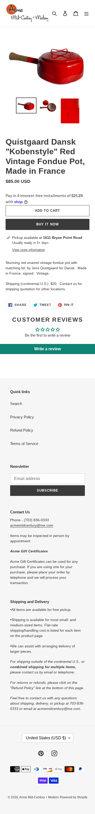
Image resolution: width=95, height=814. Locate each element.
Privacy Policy (22, 417)
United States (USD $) (46, 738)
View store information (28, 250)
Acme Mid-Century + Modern (39, 797)
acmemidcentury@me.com (31, 525)
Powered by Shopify (73, 797)
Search (16, 403)
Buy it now (47, 224)
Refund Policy (21, 430)
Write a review (47, 349)
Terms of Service (24, 443)
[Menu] (86, 13)
